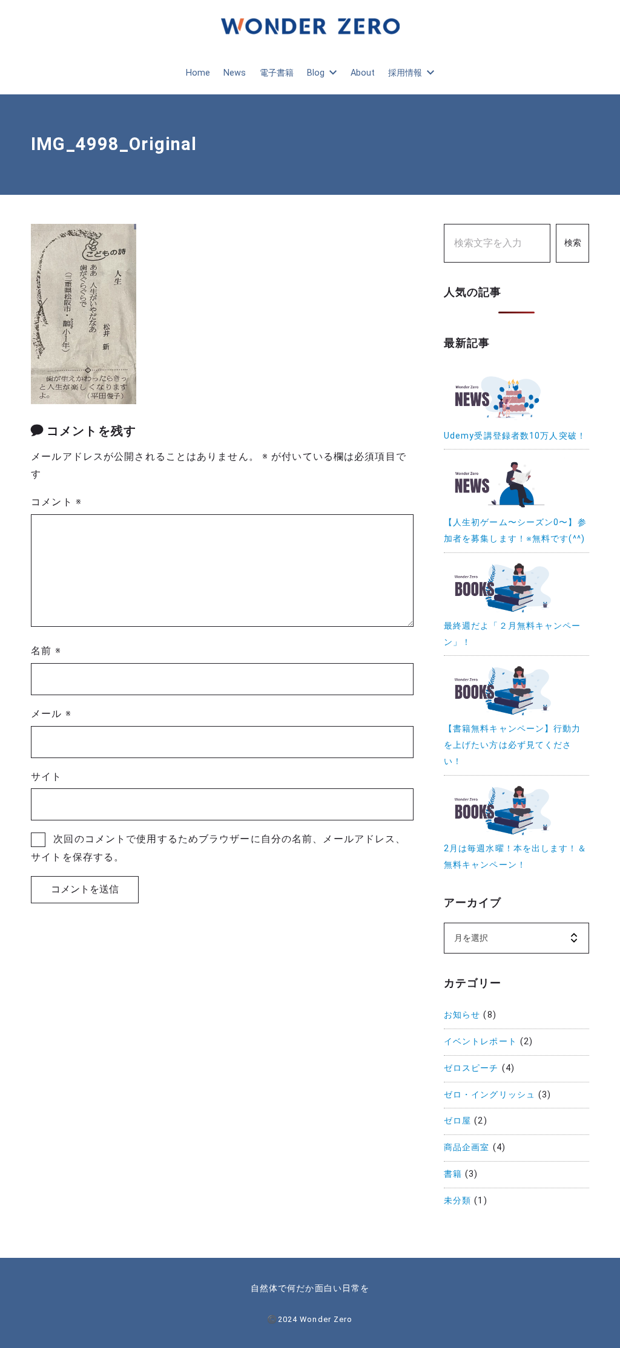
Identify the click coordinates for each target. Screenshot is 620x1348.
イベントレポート (480, 1041)
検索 (572, 243)
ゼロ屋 (457, 1121)
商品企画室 (467, 1147)
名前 (46, 650)
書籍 (453, 1174)
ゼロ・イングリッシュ (489, 1095)
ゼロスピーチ (471, 1068)
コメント (56, 502)
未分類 (457, 1201)
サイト (46, 776)
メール (51, 713)
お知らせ (462, 1015)
